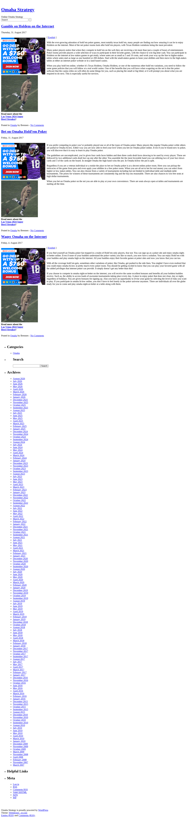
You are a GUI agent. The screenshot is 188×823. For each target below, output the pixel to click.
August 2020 (19, 569)
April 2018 (18, 638)
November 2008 (20, 754)
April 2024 (18, 452)
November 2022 (20, 497)
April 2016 (18, 691)
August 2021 (19, 537)
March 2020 (18, 582)
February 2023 (20, 489)
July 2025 (17, 413)
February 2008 (20, 759)
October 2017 (19, 654)
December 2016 (20, 677)
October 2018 (19, 624)
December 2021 (20, 527)
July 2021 (17, 540)
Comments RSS (20, 789)
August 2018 (19, 627)
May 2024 (17, 450)
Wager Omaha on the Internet (24, 237)
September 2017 (20, 656)
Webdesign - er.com (18, 813)
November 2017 (20, 651)
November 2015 (20, 704)
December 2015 (20, 701)
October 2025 (19, 405)
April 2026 (18, 389)
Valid (20, 792)
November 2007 (20, 762)
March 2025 (18, 423)
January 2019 (19, 619)
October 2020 (19, 564)
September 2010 (20, 722)
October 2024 (19, 437)
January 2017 (19, 675)
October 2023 (19, 468)
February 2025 (20, 426)
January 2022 (19, 524)
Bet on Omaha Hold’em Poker (24, 131)
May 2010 (17, 733)
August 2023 (19, 474)
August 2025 (19, 410)
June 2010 (17, 730)
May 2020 (17, 577)
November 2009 (20, 746)
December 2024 (20, 431)
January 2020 (19, 587)
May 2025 (17, 418)
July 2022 (17, 508)
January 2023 (19, 492)
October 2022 (19, 500)
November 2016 (20, 680)
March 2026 (18, 392)
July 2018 (17, 630)
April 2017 (18, 667)
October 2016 (19, 683)
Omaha (13, 125)
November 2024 (20, 434)
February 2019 (20, 617)
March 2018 (18, 640)
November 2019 (20, 593)
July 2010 (17, 728)
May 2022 (17, 513)
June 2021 (17, 542)
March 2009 (18, 752)
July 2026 (17, 381)
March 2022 (18, 519)
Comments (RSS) (27, 815)
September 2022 (20, 503)
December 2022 (20, 495)
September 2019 (20, 598)
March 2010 (18, 738)
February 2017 (20, 672)
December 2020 (20, 558)
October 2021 (19, 532)
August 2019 (19, 601)
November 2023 (20, 466)
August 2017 (19, 659)
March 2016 (18, 693)
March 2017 (18, 669)
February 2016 (20, 696)
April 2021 (18, 548)
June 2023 (17, 479)
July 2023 (17, 476)
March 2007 (18, 765)
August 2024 (19, 442)
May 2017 (17, 664)
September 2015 (20, 709)
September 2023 (20, 471)
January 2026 (19, 397)
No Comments (37, 125)
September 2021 (20, 534)
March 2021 (18, 550)
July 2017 (17, 662)
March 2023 (18, 487)
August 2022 (19, 505)
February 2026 (20, 394)
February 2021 (20, 553)
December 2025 (20, 399)
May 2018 (17, 635)
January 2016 (19, 699)
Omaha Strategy (17, 9)
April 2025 (18, 421)
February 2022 (20, 521)
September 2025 (20, 407)
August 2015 (19, 712)
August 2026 (19, 378)
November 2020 (20, 561)
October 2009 (19, 749)
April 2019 (18, 611)
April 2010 (18, 736)
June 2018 (17, 632)
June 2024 (17, 447)
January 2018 (19, 646)
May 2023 (17, 482)
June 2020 (17, 574)
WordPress (43, 810)
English (51, 37)
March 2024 (18, 455)
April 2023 (18, 484)
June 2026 (17, 384)
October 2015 (19, 707)
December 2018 (20, 622)
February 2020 (20, 585)
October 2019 (19, 595)
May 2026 (17, 386)
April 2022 (18, 516)
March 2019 (18, 614)
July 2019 (17, 603)
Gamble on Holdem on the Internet (27, 26)
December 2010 (20, 714)
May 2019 (17, 609)
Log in (16, 784)
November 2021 (20, 529)
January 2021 (19, 556)
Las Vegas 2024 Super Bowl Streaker (12, 117)
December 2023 (20, 463)
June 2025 (17, 415)
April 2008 (18, 757)
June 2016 (17, 685)
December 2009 (20, 744)
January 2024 (19, 460)
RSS (15, 787)
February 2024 (20, 458)
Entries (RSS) (7, 815)
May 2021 (17, 545)
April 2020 (18, 579)
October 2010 (19, 720)
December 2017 (20, 648)
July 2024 (17, 444)
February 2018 (20, 643)
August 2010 (19, 725)
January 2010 (19, 741)
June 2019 (17, 606)
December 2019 (20, 590)
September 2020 (20, 566)
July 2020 (17, 572)
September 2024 (20, 439)
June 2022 (17, 511)
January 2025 (19, 429)
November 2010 (20, 717)
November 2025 (20, 402)
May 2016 (17, 688)
